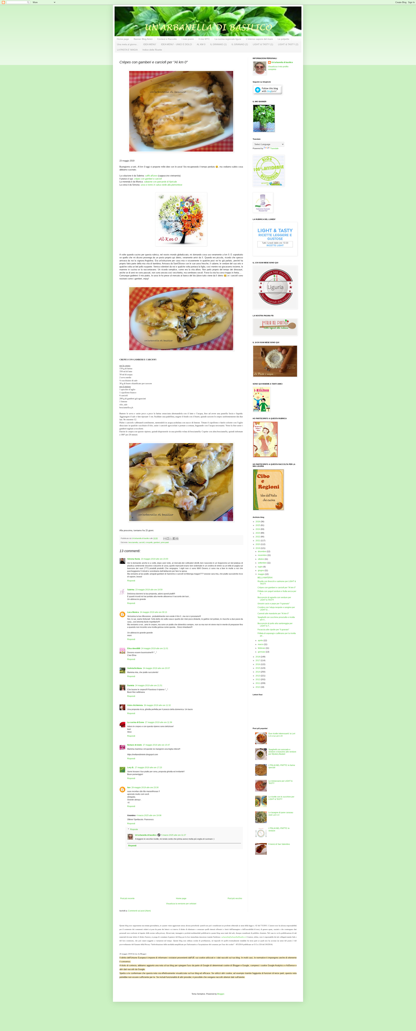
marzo (261, 644)
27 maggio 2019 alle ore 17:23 (148, 767)
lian (128, 787)
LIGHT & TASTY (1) (263, 44)
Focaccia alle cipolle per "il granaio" (273, 629)
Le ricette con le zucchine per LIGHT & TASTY (281, 798)
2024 (258, 529)
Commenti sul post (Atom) (139, 911)
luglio (260, 567)
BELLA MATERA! (265, 577)
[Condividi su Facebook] (174, 538)
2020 (258, 544)
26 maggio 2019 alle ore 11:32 (157, 705)
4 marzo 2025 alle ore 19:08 (148, 815)
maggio (261, 574)
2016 (258, 664)
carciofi (141, 542)
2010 (258, 687)
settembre (262, 563)
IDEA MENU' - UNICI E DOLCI (176, 44)
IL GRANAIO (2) (240, 44)
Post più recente (127, 898)
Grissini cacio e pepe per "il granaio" (274, 603)
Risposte (134, 829)
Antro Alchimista (135, 705)
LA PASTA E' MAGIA (127, 49)
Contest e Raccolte (167, 39)
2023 (258, 533)
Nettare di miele (134, 745)
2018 (258, 657)
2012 (258, 679)
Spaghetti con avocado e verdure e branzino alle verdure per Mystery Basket (282, 751)
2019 (258, 548)
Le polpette (283, 39)
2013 (258, 676)
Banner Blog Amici (143, 39)
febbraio (262, 648)
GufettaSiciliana (134, 668)
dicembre (262, 551)
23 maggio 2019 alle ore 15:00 (154, 559)
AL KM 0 (201, 44)
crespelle (149, 542)
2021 (258, 540)
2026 (258, 521)
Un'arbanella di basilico (145, 835)
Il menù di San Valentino (279, 844)
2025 (258, 525)
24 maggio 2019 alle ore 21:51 (148, 685)
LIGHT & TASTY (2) (288, 44)
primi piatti (165, 542)
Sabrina (130, 590)
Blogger (220, 994)
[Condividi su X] (171, 538)
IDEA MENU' (149, 44)
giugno (261, 570)
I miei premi (188, 39)
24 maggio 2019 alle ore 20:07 (156, 668)
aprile (260, 640)
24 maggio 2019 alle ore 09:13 (153, 612)
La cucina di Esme (135, 722)
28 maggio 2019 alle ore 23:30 (145, 787)
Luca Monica (133, 612)
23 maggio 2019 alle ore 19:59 (148, 590)
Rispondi (131, 581)
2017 (258, 660)
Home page (123, 39)
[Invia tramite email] (164, 538)
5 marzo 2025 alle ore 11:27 (173, 835)
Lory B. (130, 767)
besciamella (133, 542)
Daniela (130, 685)
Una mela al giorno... (127, 44)
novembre (262, 555)
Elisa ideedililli (133, 648)
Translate (274, 148)
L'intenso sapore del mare (259, 39)
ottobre (261, 559)
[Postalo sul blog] (167, 538)
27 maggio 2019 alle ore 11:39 (158, 722)
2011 (258, 683)
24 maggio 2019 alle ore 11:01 (154, 648)
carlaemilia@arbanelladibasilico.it (233, 937)
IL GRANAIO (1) (218, 44)
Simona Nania (133, 559)
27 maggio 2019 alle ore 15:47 (156, 745)
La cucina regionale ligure (228, 39)
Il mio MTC (204, 39)
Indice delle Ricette (152, 49)
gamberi (157, 542)
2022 (258, 537)
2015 (258, 668)
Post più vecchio (235, 898)
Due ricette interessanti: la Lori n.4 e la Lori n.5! (281, 734)
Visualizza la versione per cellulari (181, 904)
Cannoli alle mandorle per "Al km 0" (273, 613)
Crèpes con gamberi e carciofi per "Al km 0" (277, 587)
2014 (258, 672)
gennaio (262, 652)
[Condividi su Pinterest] (177, 538)
